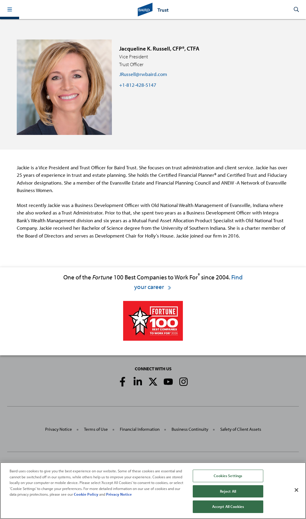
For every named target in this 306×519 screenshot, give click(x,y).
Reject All (228, 491)
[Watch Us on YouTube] (168, 382)
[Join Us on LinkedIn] (138, 382)
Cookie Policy (86, 494)
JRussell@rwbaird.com (143, 74)
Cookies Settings (228, 475)
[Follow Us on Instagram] (183, 382)
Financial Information (140, 429)
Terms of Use (96, 429)
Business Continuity (190, 429)
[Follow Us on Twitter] (153, 382)
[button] (9, 9)
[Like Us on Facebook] (122, 382)
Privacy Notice (58, 429)
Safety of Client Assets (240, 429)
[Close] (296, 490)
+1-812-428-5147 (137, 85)
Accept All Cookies (228, 506)
